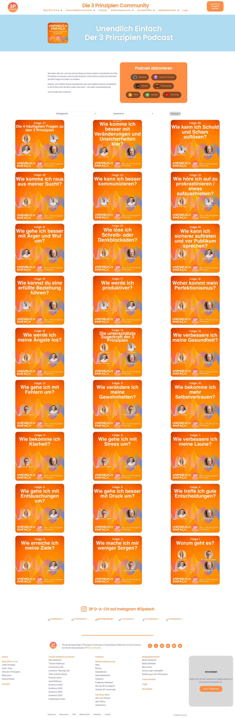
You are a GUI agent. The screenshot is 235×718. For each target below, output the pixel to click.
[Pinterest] (168, 646)
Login (185, 10)
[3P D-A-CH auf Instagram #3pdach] (84, 609)
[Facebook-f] (150, 646)
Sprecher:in (118, 113)
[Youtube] (180, 646)
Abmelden (147, 689)
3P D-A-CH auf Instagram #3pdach (121, 609)
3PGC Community (92, 648)
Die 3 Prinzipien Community (115, 5)
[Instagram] (156, 646)
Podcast (103, 10)
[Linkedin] (162, 646)
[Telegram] (174, 646)
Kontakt (6, 684)
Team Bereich (149, 679)
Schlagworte (62, 113)
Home (5, 656)
